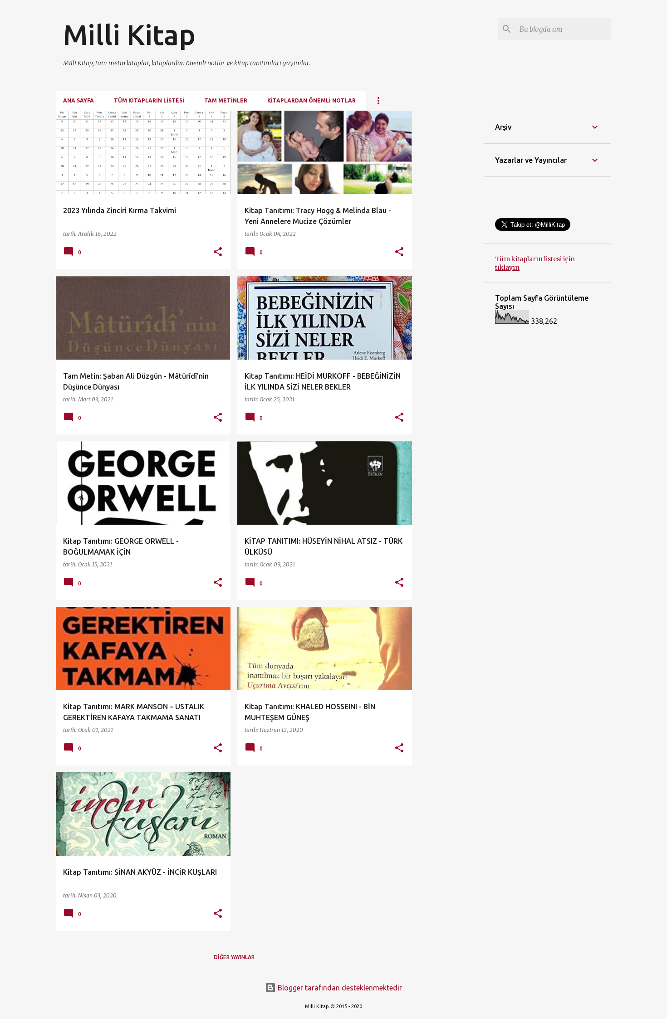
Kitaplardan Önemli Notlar (311, 100)
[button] (217, 252)
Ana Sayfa (78, 100)
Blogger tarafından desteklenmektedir (339, 988)
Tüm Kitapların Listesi (149, 100)
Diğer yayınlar (234, 957)
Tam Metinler (225, 100)
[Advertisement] (448, 247)
